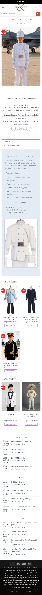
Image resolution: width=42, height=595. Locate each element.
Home (12, 20)
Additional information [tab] (10, 145)
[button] (3, 7)
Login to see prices (21, 105)
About (15, 567)
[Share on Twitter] (19, 129)
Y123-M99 (10, 415)
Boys (19, 20)
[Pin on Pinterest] (26, 129)
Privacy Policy (32, 567)
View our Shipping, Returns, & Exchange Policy (21, 115)
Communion (25, 121)
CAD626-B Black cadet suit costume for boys (10, 364)
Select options (10, 325)
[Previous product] (23, 23)
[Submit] (38, 14)
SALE (38, 121)
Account (22, 567)
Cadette (20, 125)
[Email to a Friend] (23, 129)
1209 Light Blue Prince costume (10, 318)
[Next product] (19, 23)
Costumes (28, 20)
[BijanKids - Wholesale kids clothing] (21, 7)
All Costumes (13, 121)
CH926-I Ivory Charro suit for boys (31, 415)
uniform (25, 125)
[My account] (35, 7)
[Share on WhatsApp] (11, 129)
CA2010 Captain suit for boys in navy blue (31, 318)
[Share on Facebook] (15, 129)
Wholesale (8, 567)
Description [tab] (6, 141)
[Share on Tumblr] (30, 129)
